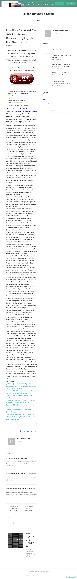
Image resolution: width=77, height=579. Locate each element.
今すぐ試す (59, 3)
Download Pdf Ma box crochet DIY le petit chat (21, 473)
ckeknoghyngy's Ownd (38, 13)
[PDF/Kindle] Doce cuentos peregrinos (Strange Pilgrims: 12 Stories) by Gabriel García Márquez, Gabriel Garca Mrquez (20, 416)
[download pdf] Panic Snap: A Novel (16, 393)
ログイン (70, 3)
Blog (38, 20)
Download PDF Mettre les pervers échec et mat (20, 391)
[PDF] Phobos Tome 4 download (16, 458)
